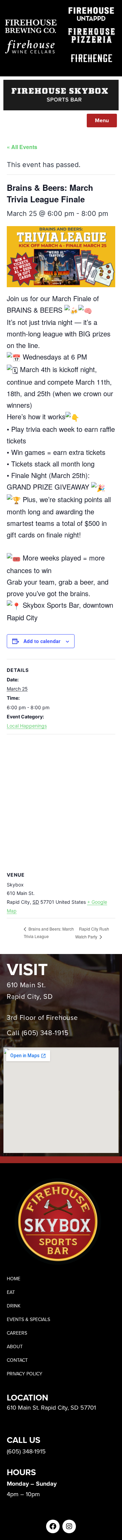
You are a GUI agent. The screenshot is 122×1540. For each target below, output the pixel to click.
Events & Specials (28, 1319)
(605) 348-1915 (45, 1033)
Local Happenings (27, 726)
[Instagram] (69, 1526)
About (15, 1346)
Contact (17, 1360)
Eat (11, 1292)
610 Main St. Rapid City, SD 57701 (51, 1407)
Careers (17, 1333)
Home (13, 1278)
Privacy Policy (24, 1373)
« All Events (22, 147)
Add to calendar (41, 641)
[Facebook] (53, 1526)
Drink (13, 1305)
